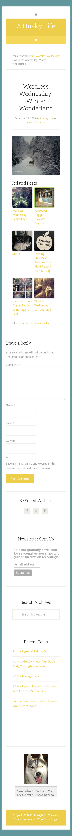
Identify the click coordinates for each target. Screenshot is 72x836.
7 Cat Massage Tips (25, 676)
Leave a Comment (36, 122)
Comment (13, 364)
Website (10, 441)
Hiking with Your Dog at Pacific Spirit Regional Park (22, 308)
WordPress (43, 819)
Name (10, 405)
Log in (54, 819)
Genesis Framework (25, 819)
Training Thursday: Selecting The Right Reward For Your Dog (42, 262)
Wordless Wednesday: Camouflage (19, 215)
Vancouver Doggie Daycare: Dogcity (40, 217)
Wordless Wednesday (37, 323)
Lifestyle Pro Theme (45, 815)
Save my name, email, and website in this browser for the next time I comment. (31, 466)
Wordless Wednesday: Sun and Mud (42, 305)
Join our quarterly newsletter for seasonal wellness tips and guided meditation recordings (37, 553)
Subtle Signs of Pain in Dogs (31, 651)
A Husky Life (36, 25)
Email (10, 423)
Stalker (16, 253)
